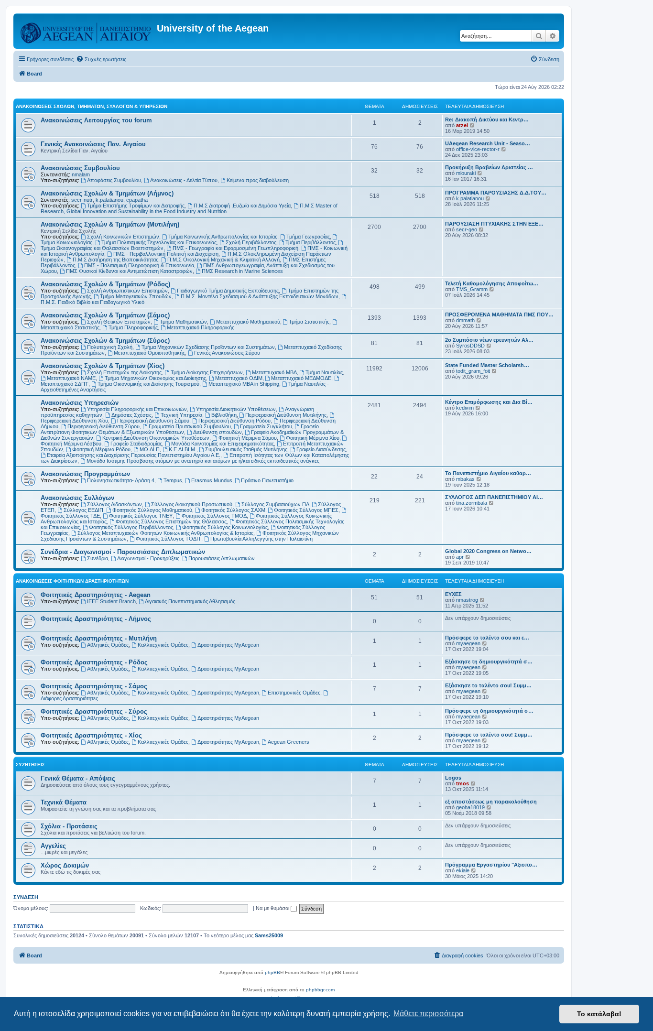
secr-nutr (82, 200)
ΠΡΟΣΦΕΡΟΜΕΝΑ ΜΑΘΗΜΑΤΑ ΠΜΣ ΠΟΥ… (499, 314)
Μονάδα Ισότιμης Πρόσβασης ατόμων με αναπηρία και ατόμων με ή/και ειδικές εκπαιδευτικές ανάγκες (203, 461)
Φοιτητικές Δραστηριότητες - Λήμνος (96, 618)
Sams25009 (269, 935)
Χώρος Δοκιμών (65, 865)
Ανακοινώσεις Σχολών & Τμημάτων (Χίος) (102, 365)
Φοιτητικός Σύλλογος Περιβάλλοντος (131, 527)
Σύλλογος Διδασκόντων (114, 504)
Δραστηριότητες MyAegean (228, 645)
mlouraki (466, 173)
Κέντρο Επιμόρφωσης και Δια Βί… (489, 402)
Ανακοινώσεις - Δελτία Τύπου (184, 180)
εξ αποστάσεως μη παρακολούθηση (491, 801)
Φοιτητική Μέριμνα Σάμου (247, 438)
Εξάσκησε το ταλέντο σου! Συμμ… (488, 685)
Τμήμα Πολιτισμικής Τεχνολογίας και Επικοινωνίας (159, 242)
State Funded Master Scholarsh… (487, 365)
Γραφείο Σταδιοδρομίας (136, 443)
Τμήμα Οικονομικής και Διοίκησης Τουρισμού (148, 384)
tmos (462, 783)
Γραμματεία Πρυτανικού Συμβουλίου (190, 426)
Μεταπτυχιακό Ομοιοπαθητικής (149, 353)
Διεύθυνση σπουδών (217, 432)
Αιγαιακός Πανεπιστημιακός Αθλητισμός (190, 601)
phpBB (272, 972)
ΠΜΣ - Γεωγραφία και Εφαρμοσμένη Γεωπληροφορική (235, 248)
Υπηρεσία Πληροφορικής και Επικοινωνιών (137, 409)
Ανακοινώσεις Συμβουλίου (80, 168)
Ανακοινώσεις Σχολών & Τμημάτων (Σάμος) (105, 315)
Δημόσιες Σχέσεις (131, 415)
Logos (453, 778)
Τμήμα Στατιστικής (309, 322)
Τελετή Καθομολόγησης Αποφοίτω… (491, 283)
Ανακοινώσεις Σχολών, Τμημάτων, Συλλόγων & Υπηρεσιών (91, 106)
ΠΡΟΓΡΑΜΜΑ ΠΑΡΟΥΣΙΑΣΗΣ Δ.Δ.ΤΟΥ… (495, 192)
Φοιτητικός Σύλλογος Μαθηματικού (152, 510)
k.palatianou (109, 200)
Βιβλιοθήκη (224, 415)
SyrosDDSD (470, 345)
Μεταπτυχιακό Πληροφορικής (200, 327)
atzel (462, 125)
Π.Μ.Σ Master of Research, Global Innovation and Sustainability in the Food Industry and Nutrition (189, 208)
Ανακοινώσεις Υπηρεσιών (80, 402)
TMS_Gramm (472, 289)
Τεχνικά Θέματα (64, 802)
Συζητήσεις (30, 764)
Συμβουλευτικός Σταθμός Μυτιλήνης (246, 449)
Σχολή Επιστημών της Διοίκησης (124, 372)
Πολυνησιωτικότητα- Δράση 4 (120, 480)
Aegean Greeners (288, 742)
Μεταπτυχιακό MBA (274, 372)
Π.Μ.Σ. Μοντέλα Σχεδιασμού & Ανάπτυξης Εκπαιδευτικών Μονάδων (259, 296)
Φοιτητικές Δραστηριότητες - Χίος (91, 735)
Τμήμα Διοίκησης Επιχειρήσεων (207, 372)
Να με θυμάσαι (273, 908)
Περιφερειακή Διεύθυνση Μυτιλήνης (285, 415)
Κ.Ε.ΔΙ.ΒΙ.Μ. (182, 449)
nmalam (81, 174)
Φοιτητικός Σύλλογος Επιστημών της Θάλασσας (171, 521)
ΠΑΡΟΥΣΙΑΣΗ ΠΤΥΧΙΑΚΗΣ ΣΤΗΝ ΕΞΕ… (494, 224)
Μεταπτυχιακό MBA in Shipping (243, 384)
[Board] (86, 31)
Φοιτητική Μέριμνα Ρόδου (101, 449)
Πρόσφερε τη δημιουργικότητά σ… (489, 711)
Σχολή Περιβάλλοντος (251, 242)
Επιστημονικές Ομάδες (294, 692)
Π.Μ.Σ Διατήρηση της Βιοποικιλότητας (115, 259)
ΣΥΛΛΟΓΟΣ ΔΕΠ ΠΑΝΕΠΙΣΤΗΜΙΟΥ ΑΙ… (494, 497)
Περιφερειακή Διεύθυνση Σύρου (103, 426)
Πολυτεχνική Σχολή (109, 347)
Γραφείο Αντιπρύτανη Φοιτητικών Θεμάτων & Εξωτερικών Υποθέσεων (180, 429)
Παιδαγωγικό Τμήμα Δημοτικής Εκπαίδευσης (228, 290)
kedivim (465, 408)
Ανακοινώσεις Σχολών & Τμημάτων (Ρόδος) (105, 284)
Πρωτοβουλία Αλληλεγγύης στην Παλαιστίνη (261, 539)
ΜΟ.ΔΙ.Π (150, 449)
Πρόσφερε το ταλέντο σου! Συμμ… (489, 735)
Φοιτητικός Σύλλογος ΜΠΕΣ (306, 510)
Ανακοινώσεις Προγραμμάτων (85, 474)
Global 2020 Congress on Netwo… (488, 551)
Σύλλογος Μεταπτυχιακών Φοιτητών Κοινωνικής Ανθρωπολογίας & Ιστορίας (165, 533)
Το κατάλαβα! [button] (599, 1014)
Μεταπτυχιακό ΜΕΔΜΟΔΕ (301, 378)
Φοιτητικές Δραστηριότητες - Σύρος (94, 711)
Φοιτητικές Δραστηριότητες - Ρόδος (94, 662)
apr (460, 557)
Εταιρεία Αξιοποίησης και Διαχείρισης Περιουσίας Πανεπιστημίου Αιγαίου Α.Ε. (133, 455)
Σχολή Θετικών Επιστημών (119, 322)
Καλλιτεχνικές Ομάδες (163, 645)
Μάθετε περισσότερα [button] (428, 1013)
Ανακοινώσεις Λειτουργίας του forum (96, 120)
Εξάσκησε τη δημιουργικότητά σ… (489, 661)
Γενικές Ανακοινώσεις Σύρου (227, 353)
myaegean (468, 643)
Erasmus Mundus (211, 480)
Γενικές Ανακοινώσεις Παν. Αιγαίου (93, 144)
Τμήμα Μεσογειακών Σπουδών (136, 296)
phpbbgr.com (320, 989)
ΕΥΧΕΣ (453, 594)
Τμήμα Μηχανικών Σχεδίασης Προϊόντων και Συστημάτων (208, 347)
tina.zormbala (471, 503)
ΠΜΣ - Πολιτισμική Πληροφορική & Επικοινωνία (139, 265)
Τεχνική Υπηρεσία (181, 415)
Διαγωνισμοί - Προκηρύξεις (148, 558)
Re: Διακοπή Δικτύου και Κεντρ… (487, 119)
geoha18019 (470, 807)
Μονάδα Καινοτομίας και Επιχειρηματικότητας (222, 443)
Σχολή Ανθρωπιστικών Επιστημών (127, 290)
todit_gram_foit (473, 371)
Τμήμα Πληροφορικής (133, 327)
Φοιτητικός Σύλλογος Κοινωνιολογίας (225, 527)
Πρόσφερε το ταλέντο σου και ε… (487, 637)
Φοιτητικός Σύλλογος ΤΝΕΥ (141, 516)
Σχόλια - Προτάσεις (69, 826)
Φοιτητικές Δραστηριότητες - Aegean (96, 594)
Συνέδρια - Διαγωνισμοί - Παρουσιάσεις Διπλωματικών (123, 551)
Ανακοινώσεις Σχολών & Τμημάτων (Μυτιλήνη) (110, 224)
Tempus (172, 480)
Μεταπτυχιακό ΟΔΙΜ (238, 378)
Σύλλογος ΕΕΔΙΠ (83, 510)
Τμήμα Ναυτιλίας (324, 372)
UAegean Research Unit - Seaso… (487, 143)
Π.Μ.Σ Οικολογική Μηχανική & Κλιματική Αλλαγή (223, 259)
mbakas (465, 479)
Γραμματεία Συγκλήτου (266, 426)
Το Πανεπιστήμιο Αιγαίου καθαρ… (488, 473)
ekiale (462, 870)
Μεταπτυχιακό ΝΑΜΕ (71, 378)
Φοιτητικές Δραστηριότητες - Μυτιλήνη (99, 638)
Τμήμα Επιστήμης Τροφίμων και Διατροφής (136, 205)
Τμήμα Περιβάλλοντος (310, 242)
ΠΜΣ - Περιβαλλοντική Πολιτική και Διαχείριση (165, 254)
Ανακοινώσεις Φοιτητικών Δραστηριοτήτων (72, 581)
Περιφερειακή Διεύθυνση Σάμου (153, 420)
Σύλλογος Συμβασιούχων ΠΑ (275, 504)
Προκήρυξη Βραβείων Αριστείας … (489, 167)
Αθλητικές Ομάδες (108, 645)
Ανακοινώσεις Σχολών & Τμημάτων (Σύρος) (105, 340)
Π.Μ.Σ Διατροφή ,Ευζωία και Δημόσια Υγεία (242, 205)
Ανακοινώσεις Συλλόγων (77, 497)
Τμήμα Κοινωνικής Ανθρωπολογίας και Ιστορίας (222, 236)
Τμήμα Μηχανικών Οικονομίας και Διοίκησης (155, 378)
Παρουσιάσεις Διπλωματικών (221, 558)
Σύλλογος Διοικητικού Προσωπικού (191, 504)
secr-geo (466, 229)
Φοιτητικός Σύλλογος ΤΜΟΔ (214, 516)
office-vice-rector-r (478, 149)
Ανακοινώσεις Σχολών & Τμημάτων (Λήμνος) (107, 193)
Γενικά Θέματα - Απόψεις (78, 778)
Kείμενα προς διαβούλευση (258, 180)
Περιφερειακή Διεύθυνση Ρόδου (234, 420)
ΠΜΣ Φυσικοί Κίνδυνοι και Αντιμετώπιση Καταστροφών (129, 271)
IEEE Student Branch (111, 601)
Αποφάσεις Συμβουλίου (114, 180)
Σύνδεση (25, 897)
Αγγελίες (53, 845)
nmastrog (467, 600)
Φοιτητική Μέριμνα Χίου (312, 438)
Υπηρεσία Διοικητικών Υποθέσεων (236, 409)
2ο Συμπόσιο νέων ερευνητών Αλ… (489, 340)
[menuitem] (101, 59)
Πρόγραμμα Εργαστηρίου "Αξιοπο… (491, 865)
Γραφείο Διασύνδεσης (321, 449)
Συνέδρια (97, 558)
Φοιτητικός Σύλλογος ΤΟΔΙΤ (168, 539)
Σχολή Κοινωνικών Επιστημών (123, 236)
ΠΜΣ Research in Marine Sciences (242, 271)
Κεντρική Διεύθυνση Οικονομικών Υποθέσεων (155, 438)
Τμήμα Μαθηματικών (183, 322)
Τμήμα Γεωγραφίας (308, 236)
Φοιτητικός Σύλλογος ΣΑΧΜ (233, 510)
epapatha (137, 200)
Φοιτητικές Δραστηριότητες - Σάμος (94, 686)
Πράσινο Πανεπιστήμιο (267, 480)
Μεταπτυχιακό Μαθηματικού (248, 322)
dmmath (465, 320)
